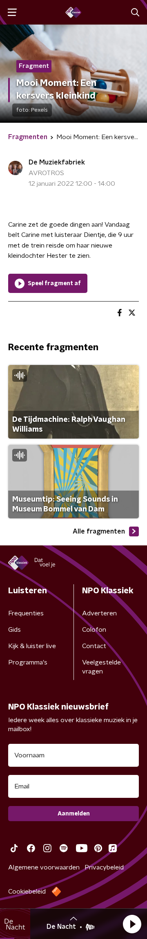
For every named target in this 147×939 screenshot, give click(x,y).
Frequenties (26, 613)
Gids (14, 629)
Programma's (27, 662)
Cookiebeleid (27, 891)
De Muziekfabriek (57, 162)
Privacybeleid (104, 867)
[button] (132, 924)
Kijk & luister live (32, 646)
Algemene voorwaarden (44, 867)
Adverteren (99, 613)
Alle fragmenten (99, 531)
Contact (94, 646)
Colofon (94, 629)
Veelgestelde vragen (101, 667)
